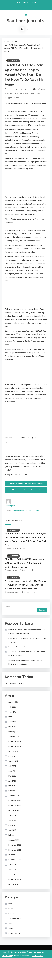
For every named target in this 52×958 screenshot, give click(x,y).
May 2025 (12, 776)
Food (10, 904)
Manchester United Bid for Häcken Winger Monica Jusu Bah (27, 640)
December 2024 (14, 801)
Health (10, 909)
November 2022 (14, 850)
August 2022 (13, 865)
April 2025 (12, 781)
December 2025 (14, 741)
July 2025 (12, 766)
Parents (11, 913)
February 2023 (13, 835)
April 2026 (12, 722)
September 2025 (14, 756)
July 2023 (12, 820)
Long (32, 93)
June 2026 (12, 712)
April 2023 (12, 830)
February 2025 (13, 791)
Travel (10, 928)
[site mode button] (22, 29)
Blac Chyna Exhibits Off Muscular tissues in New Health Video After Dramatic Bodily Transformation (25, 563)
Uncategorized (14, 933)
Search (7, 606)
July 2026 (12, 707)
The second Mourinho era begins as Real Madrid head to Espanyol (26, 653)
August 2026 (13, 702)
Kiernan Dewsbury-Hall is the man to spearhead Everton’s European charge (26, 631)
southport (27, 89)
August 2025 (13, 761)
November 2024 (14, 806)
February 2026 (13, 732)
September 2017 (14, 875)
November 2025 (14, 746)
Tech (10, 923)
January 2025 (13, 796)
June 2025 (12, 771)
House (21, 93)
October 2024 (13, 810)
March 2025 (13, 786)
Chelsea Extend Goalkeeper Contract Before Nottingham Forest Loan (25, 662)
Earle (15, 93)
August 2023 (13, 815)
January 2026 (13, 737)
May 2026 (12, 717)
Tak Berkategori (14, 918)
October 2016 (13, 884)
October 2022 (13, 855)
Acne (7, 93)
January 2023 (13, 840)
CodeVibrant (37, 955)
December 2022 (14, 845)
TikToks (16, 98)
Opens (37, 93)
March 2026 (13, 727)
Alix (11, 93)
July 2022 (12, 870)
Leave (26, 93)
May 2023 (12, 825)
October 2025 (13, 751)
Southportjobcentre (26, 21)
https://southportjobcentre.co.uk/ (26, 510)
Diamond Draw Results (17, 647)
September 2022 (14, 860)
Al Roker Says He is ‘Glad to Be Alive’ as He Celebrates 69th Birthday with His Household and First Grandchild (25, 584)
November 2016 (14, 879)
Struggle (8, 98)
